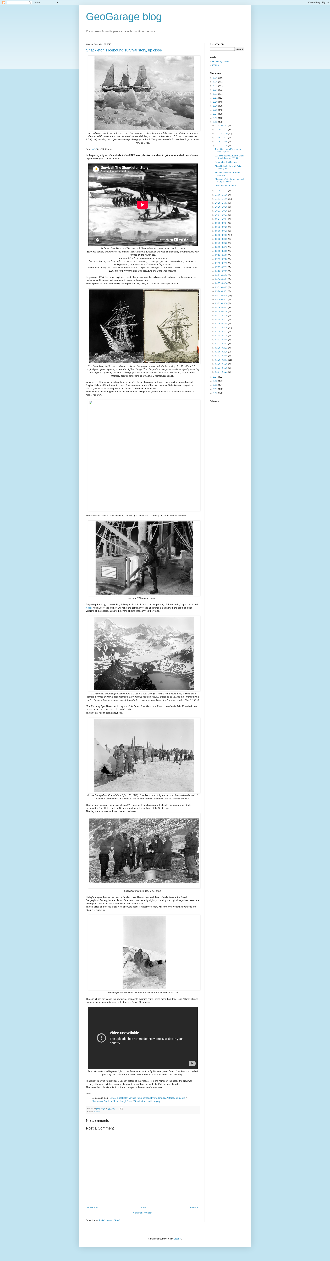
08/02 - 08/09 (221, 251)
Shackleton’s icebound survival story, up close (124, 50)
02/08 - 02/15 (221, 352)
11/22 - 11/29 (221, 145)
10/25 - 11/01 (221, 203)
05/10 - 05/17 (221, 299)
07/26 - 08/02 (221, 255)
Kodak (89, 607)
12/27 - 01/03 (221, 125)
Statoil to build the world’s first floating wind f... (229, 167)
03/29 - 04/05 (221, 323)
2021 (215, 98)
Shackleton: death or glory (147, 1101)
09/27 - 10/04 (221, 219)
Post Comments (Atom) (109, 1220)
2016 (215, 118)
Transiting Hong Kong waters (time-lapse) (228, 150)
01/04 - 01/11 (221, 372)
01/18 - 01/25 (221, 364)
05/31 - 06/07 (221, 287)
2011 (215, 389)
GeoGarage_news (220, 61)
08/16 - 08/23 (221, 243)
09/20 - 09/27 (221, 223)
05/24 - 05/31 (221, 291)
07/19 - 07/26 (221, 259)
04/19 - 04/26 (221, 311)
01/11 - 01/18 (221, 368)
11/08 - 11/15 (221, 195)
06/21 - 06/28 (221, 275)
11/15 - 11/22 (221, 190)
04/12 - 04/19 (221, 315)
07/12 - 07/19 (221, 263)
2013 (215, 381)
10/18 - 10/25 (221, 207)
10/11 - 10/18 (221, 211)
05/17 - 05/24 (221, 295)
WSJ (94, 149)
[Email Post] (121, 1108)
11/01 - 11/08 (221, 199)
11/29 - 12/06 (221, 141)
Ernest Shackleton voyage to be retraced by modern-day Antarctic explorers (147, 1098)
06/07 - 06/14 (221, 283)
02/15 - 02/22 (221, 348)
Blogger (177, 1239)
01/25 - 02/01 (221, 360)
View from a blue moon (225, 185)
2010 (215, 393)
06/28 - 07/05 (221, 271)
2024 (215, 86)
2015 (215, 122)
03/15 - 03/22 (221, 331)
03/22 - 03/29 (221, 327)
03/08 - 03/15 (221, 335)
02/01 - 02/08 (221, 356)
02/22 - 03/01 (221, 343)
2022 (215, 94)
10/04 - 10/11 (221, 215)
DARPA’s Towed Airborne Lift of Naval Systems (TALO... (229, 157)
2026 (215, 78)
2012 (215, 385)
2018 (215, 110)
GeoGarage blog (124, 16)
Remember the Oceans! (226, 162)
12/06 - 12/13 (221, 137)
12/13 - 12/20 (221, 133)
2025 (215, 82)
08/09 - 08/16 (221, 247)
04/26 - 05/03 (221, 307)
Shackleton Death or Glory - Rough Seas (112, 1101)
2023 (215, 90)
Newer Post (92, 1207)
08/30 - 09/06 (221, 235)
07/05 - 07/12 (221, 267)
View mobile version (142, 1213)
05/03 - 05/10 (221, 303)
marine (97, 1112)
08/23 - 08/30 (221, 239)
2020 (215, 102)
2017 (215, 114)
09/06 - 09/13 (221, 231)
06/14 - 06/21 (221, 279)
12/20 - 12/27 (221, 129)
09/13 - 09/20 (221, 227)
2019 (215, 106)
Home (143, 1207)
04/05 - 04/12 (221, 319)
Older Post (194, 1207)
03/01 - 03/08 (221, 340)
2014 (215, 377)
